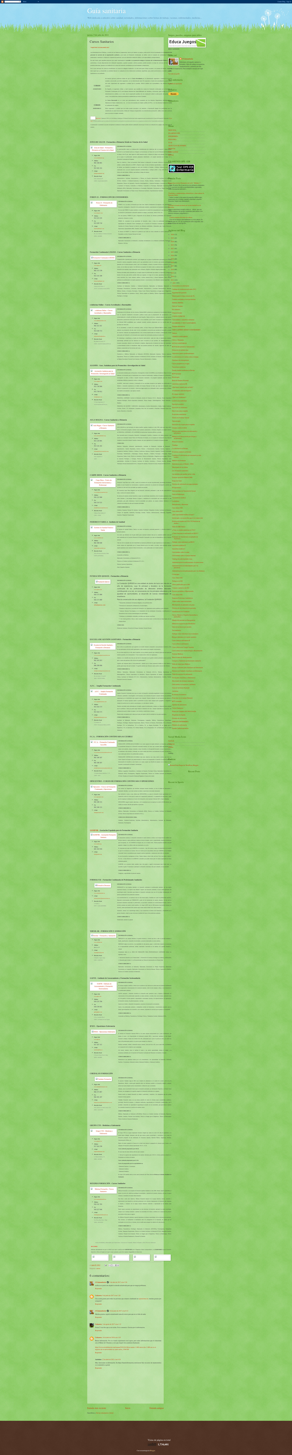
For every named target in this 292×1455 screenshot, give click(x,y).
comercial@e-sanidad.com (99, 548)
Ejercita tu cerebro (178, 404)
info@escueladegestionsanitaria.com (102, 671)
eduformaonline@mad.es (99, 336)
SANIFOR (94, 830)
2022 (172, 248)
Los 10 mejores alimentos (180, 471)
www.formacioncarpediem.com (100, 492)
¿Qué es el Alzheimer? (179, 397)
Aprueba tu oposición (175, 83)
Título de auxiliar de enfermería (182, 674)
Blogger (152, 1450)
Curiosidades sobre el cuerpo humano (184, 555)
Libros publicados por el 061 (181, 584)
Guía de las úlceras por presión (181, 627)
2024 (172, 241)
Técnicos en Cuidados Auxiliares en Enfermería (187, 671)
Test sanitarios (176, 630)
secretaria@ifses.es (98, 1049)
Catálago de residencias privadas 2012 (184, 289)
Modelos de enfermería (179, 725)
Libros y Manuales (178, 340)
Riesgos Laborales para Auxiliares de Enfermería (187, 667)
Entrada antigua (157, 1408)
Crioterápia (175, 574)
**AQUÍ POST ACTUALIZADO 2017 (99, 47)
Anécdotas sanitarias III (179, 384)
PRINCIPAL (172, 130)
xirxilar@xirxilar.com (99, 952)
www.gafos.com (97, 996)
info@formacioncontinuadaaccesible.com (103, 768)
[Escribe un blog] (112, 1265)
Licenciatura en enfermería (180, 286)
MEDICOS (171, 149)
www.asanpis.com (98, 381)
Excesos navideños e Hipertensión (182, 591)
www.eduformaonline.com (100, 320)
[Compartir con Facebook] (116, 1265)
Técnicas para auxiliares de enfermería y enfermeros (184, 432)
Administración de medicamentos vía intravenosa (187, 562)
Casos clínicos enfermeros (180, 644)
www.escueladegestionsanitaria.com (102, 655)
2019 (172, 259)
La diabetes (175, 501)
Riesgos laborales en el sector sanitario (184, 637)
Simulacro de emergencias (180, 360)
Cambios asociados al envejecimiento (184, 299)
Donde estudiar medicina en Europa (183, 370)
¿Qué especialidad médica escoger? (183, 514)
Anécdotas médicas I (178, 549)
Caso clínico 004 (177, 508)
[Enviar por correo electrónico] (109, 1265)
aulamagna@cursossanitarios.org (101, 451)
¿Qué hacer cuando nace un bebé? (182, 387)
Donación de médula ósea (180, 350)
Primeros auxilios (177, 442)
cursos (98, 1268)
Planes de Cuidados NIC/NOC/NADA (184, 711)
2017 (172, 266)
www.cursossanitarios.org (100, 435)
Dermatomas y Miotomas (180, 504)
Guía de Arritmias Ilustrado (181, 688)
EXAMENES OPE (174, 133)
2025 (172, 238)
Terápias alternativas (178, 326)
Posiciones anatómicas (179, 414)
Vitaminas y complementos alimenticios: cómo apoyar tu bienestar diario (186, 194)
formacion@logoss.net (99, 281)
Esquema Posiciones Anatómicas (182, 598)
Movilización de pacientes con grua (183, 605)
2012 (172, 280)
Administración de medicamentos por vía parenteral (185, 567)
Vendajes (175, 445)
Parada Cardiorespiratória (180, 728)
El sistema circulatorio (179, 694)
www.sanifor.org (97, 844)
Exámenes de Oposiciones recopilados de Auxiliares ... (185, 538)
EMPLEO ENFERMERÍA (180, 721)
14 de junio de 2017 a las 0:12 (119, 1311)
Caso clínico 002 (177, 578)
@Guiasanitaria (100, 1282)
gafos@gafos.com (98, 1012)
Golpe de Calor (177, 481)
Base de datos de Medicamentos (182, 657)
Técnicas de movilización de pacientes (184, 608)
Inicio (127, 1408)
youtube (170, 747)
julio (174, 283)
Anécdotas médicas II (179, 545)
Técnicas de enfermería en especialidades (185, 484)
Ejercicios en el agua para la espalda (183, 424)
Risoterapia (175, 377)
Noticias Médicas (177, 654)
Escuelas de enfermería (179, 718)
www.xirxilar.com (98, 942)
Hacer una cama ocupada (180, 411)
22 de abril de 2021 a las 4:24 (111, 1359)
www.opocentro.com (98, 797)
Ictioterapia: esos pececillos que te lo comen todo (187, 518)
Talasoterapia (176, 421)
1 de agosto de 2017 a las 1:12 (111, 1324)
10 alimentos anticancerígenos (181, 390)
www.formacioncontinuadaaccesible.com (103, 752)
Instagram (171, 744)
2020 (172, 255)
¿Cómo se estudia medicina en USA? (183, 530)
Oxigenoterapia (177, 313)
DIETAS (171, 155)
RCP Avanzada (176, 701)
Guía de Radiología (178, 494)
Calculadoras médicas (179, 498)
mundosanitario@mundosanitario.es (102, 898)
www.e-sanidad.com (98, 537)
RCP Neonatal (176, 374)
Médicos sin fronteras (179, 460)
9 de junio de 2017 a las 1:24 (111, 1295)
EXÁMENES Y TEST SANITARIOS (184, 323)
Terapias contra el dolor (179, 428)
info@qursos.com (99, 605)
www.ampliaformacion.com (100, 701)
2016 (172, 269)
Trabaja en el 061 (177, 581)
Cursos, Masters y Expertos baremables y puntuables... (185, 616)
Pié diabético (176, 309)
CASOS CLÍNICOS (178, 316)
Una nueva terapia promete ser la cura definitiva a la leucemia (184, 206)
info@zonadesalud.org (99, 173)
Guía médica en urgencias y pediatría (183, 684)
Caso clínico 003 (177, 511)
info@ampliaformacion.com (100, 717)
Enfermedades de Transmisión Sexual (184, 491)
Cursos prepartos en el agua (180, 363)
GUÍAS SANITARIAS (179, 343)
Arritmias (175, 691)
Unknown (98, 1295)
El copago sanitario (178, 394)
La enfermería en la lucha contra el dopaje (185, 357)
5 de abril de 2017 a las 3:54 (118, 1282)
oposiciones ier (143, 1299)
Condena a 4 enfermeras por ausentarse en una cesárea (186, 456)
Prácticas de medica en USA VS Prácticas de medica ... (186, 522)
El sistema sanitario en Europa (181, 452)
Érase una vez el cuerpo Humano (182, 698)
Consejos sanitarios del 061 (180, 588)
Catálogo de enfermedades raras (182, 559)
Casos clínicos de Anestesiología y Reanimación (187, 650)
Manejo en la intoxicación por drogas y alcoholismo (184, 437)
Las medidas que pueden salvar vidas (183, 474)
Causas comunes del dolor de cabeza (180, 217)
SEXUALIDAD (173, 152)
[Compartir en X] (114, 1265)
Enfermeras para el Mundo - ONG (183, 464)
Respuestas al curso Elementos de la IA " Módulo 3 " (184, 183)
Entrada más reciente (96, 1408)
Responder (98, 1288)
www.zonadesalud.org (99, 158)
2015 (172, 273)
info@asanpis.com (98, 397)
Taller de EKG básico (178, 527)
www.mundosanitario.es (99, 893)
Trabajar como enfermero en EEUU (183, 542)
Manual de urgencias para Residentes (183, 623)
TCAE (170, 142)
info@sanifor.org (98, 854)
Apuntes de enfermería (179, 705)
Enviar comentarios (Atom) (105, 1413)
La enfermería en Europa (180, 448)
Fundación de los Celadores (180, 611)
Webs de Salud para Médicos (181, 664)
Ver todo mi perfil (174, 74)
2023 (172, 245)
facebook (171, 741)
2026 (172, 234)
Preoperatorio (176, 487)
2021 (172, 252)
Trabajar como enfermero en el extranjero (185, 634)
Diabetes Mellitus (177, 303)
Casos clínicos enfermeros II (181, 640)
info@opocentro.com (99, 812)
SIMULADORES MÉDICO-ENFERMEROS (186, 330)
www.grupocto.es (98, 1141)
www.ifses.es (97, 1039)
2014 (172, 276)
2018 (172, 262)
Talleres (174, 333)
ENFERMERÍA (173, 136)
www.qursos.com (98, 589)
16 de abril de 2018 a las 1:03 (111, 1337)
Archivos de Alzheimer (179, 401)
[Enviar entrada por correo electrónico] (105, 1265)
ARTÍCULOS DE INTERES (177, 145)
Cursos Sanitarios (177, 708)
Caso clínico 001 (177, 594)
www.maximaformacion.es (100, 1199)
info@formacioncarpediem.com (101, 507)
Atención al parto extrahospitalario (183, 353)
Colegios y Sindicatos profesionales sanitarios (186, 661)
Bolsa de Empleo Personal (180, 380)
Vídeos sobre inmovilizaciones (182, 601)
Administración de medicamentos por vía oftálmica (188, 571)
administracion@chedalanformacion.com (103, 1102)
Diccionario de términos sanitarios (183, 681)
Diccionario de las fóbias (180, 467)
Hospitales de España (178, 715)
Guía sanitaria (106, 10)
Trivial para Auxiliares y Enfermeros (183, 678)
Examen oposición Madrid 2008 (182, 477)
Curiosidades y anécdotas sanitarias (183, 320)
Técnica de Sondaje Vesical (180, 417)
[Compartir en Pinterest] (118, 1265)
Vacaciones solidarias (179, 367)
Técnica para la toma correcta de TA (183, 296)
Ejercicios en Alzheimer (179, 407)
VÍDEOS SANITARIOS (180, 336)
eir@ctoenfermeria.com (99, 1151)
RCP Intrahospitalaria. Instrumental (183, 347)
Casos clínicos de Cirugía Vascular (183, 647)
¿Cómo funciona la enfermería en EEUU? (185, 533)
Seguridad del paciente (179, 293)
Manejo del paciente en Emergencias (183, 620)
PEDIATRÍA (172, 139)
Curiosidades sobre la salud (180, 552)
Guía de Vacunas (177, 306)
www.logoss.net (97, 265)
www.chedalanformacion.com (100, 1086)
